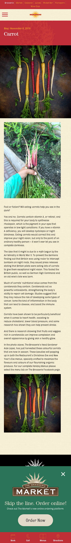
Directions (58, 540)
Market (19, 3)
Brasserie (9, 3)
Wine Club (35, 6)
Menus (43, 540)
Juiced (38, 3)
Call (28, 540)
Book (13, 540)
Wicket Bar (48, 3)
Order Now (35, 520)
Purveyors (60, 3)
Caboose (29, 3)
